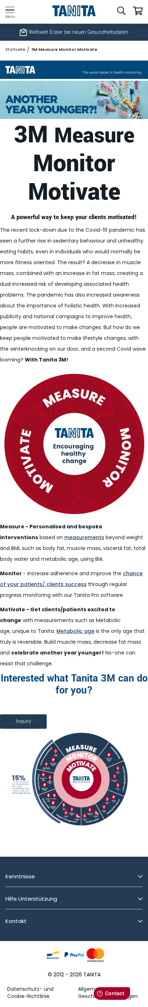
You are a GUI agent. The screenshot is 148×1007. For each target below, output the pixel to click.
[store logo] (74, 10)
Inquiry (23, 721)
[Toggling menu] (9, 10)
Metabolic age (75, 631)
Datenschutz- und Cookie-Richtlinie (30, 992)
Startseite (15, 49)
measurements (84, 537)
